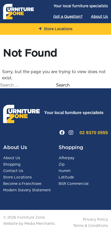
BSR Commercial (74, 184)
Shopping (11, 164)
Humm (64, 171)
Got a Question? (68, 17)
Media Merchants (39, 224)
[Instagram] (71, 133)
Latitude (66, 177)
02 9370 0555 (94, 132)
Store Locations (58, 29)
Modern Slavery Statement (27, 190)
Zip (62, 164)
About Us (99, 17)
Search (63, 85)
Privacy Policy (95, 219)
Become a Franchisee (22, 184)
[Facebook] (62, 133)
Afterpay (66, 158)
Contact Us (13, 171)
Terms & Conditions (90, 226)
